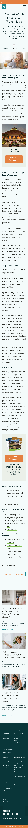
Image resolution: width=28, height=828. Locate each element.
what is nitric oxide (14, 557)
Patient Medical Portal (19, 787)
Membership (17, 784)
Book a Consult (6, 736)
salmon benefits (13, 490)
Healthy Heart (17, 763)
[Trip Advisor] (8, 814)
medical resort (12, 529)
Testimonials (17, 742)
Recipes (16, 738)
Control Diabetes (18, 767)
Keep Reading (7, 629)
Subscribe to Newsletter (19, 734)
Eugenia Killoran (13, 48)
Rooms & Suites (6, 769)
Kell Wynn (12, 565)
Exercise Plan (5, 792)
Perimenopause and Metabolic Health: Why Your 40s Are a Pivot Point (13, 655)
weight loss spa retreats (15, 518)
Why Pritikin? (5, 786)
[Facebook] (4, 814)
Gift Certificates (6, 765)
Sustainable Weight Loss (19, 761)
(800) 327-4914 (6, 2)
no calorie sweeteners (15, 502)
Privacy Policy (17, 789)
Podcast (16, 740)
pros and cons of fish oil (15, 560)
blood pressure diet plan (15, 493)
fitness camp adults (14, 515)
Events (4, 799)
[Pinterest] (17, 814)
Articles (16, 736)
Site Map (21, 822)
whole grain (20, 574)
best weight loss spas (14, 521)
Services (4, 763)
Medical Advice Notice (7, 822)
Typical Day (5, 767)
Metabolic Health (18, 774)
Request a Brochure (7, 738)
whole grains (8, 580)
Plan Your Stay (6, 761)
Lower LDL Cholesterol (19, 765)
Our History (5, 801)
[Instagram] (12, 814)
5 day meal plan (12, 505)
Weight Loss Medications (19, 776)
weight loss (7, 574)
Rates (4, 797)
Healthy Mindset (6, 795)
